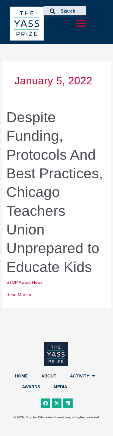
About (48, 376)
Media (60, 387)
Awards (31, 387)
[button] (81, 23)
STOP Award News (24, 282)
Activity (79, 376)
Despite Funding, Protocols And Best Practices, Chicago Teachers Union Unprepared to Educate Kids (54, 192)
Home (21, 376)
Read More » (18, 294)
